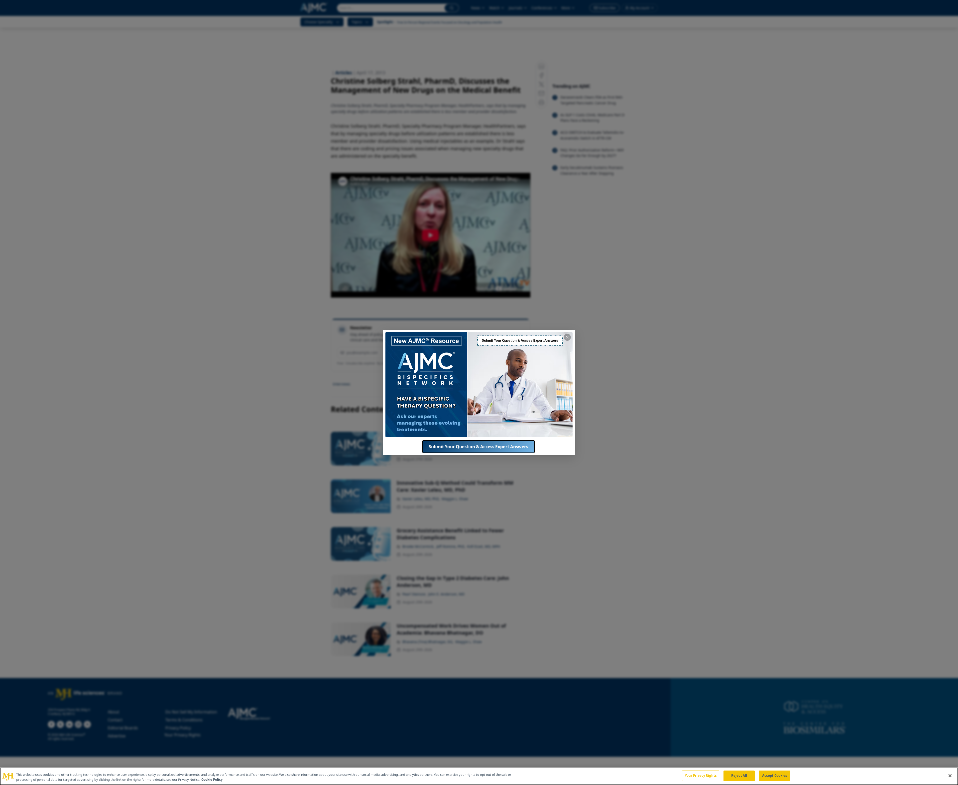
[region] (479, 776)
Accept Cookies (774, 775)
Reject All (739, 775)
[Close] (950, 775)
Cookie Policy (212, 779)
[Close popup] (567, 337)
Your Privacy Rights (701, 775)
